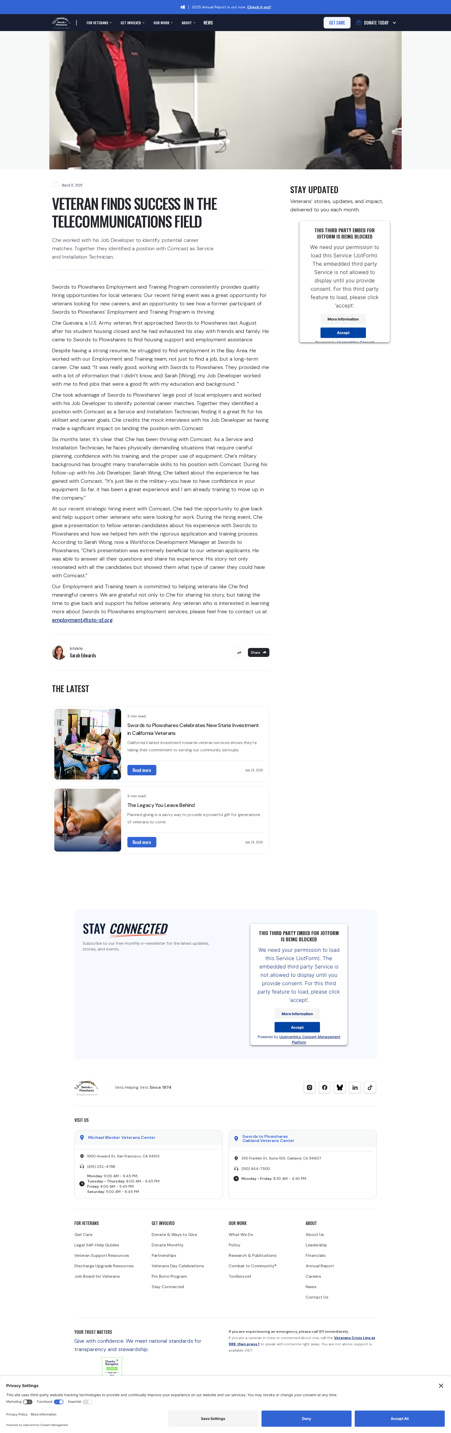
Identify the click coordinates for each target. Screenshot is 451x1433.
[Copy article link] (239, 652)
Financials (315, 1255)
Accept (343, 332)
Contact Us (317, 1297)
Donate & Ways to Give (174, 1234)
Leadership (316, 1245)
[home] (61, 22)
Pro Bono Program (169, 1276)
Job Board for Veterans (97, 1276)
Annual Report (320, 1266)
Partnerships (164, 1255)
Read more (142, 770)
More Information (343, 319)
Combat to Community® (253, 1266)
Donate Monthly (167, 1245)
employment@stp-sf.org (82, 619)
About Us (315, 1234)
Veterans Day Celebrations (178, 1266)
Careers (313, 1276)
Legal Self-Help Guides (96, 1245)
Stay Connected (168, 1286)
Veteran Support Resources (101, 1255)
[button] (99, 23)
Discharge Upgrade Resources (104, 1266)
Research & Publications (252, 1255)
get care (337, 23)
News (208, 23)
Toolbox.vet (240, 1276)
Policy (234, 1245)
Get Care (83, 1234)
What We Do (241, 1234)
